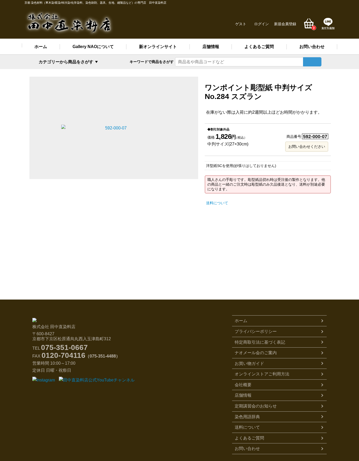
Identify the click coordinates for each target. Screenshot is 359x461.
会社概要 (243, 385)
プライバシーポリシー (256, 331)
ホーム (40, 46)
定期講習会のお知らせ (256, 406)
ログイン (261, 24)
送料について (217, 203)
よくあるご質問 (259, 46)
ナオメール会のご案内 (256, 352)
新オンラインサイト (158, 46)
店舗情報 (210, 46)
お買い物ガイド (249, 363)
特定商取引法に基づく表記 (260, 342)
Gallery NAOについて (93, 46)
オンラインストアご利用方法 (262, 374)
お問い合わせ (312, 46)
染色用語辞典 (247, 417)
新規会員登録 (285, 24)
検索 (312, 61)
